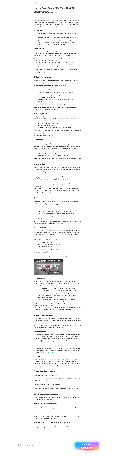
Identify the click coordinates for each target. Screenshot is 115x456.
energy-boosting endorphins (41, 203)
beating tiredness (64, 143)
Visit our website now (50, 352)
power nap (51, 51)
